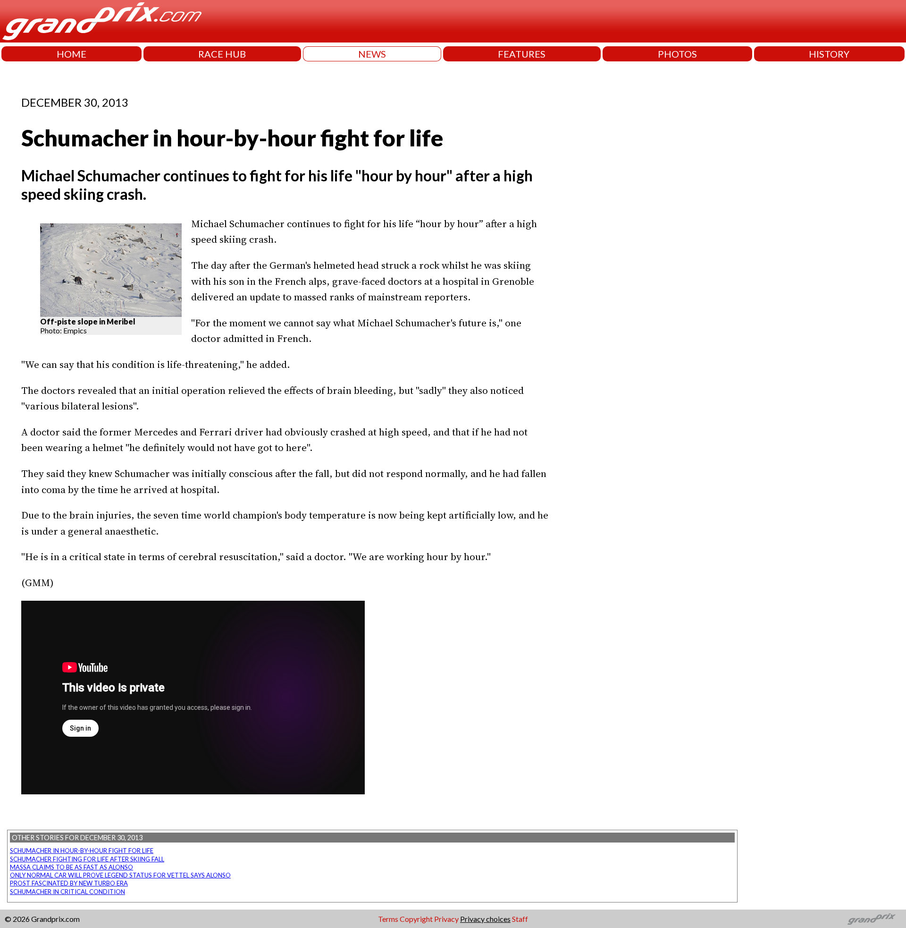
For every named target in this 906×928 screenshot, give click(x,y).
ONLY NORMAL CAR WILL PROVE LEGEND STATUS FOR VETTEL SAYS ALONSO (120, 875)
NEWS (372, 54)
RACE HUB (222, 54)
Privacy (446, 918)
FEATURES (521, 54)
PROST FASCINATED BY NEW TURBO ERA (69, 883)
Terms (388, 918)
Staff (520, 918)
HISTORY (829, 54)
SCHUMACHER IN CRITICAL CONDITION (67, 891)
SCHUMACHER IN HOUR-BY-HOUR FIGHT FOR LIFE (81, 850)
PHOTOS (677, 54)
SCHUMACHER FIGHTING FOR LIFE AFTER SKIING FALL (87, 859)
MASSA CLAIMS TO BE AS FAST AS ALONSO (71, 867)
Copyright (416, 918)
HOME (71, 54)
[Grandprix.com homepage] (872, 919)
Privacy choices (485, 918)
